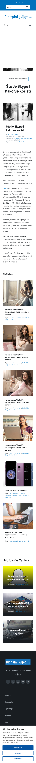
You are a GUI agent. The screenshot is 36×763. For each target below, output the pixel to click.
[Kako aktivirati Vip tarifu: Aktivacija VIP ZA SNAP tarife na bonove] (18, 371)
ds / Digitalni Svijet (14, 134)
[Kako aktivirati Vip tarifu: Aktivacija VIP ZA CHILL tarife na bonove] (18, 281)
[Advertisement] (18, 48)
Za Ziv (16, 319)
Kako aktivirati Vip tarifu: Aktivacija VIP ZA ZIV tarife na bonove (16, 447)
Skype (25, 142)
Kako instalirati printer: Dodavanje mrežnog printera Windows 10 (16, 534)
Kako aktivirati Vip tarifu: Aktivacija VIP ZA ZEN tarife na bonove (16, 357)
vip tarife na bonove (15, 318)
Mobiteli (25, 611)
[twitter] (13, 682)
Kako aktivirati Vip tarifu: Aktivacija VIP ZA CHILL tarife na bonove (17, 312)
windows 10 (25, 541)
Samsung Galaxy (17, 495)
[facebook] (8, 682)
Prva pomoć (25, 638)
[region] (18, 744)
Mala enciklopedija (26, 138)
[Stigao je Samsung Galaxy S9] (18, 462)
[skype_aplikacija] (18, 104)
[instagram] (18, 682)
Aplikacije (18, 584)
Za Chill (24, 318)
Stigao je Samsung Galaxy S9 (16, 490)
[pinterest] (23, 682)
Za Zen (11, 319)
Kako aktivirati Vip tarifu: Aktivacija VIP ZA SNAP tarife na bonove (17, 402)
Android (11, 493)
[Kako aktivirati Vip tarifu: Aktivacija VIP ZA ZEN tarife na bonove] (18, 326)
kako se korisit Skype (16, 142)
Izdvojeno (17, 138)
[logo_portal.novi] (18, 660)
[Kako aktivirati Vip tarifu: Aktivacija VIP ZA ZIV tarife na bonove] (18, 417)
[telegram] (28, 682)
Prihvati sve (18, 748)
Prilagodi (18, 753)
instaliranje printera (15, 541)
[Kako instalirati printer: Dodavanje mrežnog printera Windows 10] (18, 504)
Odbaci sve (18, 759)
